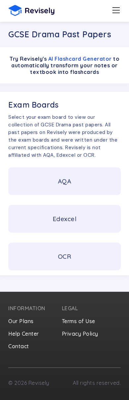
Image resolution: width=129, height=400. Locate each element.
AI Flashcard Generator (80, 58)
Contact (18, 346)
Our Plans (21, 321)
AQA (64, 181)
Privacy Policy (80, 333)
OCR (64, 256)
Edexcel (65, 219)
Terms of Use (78, 321)
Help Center (23, 333)
